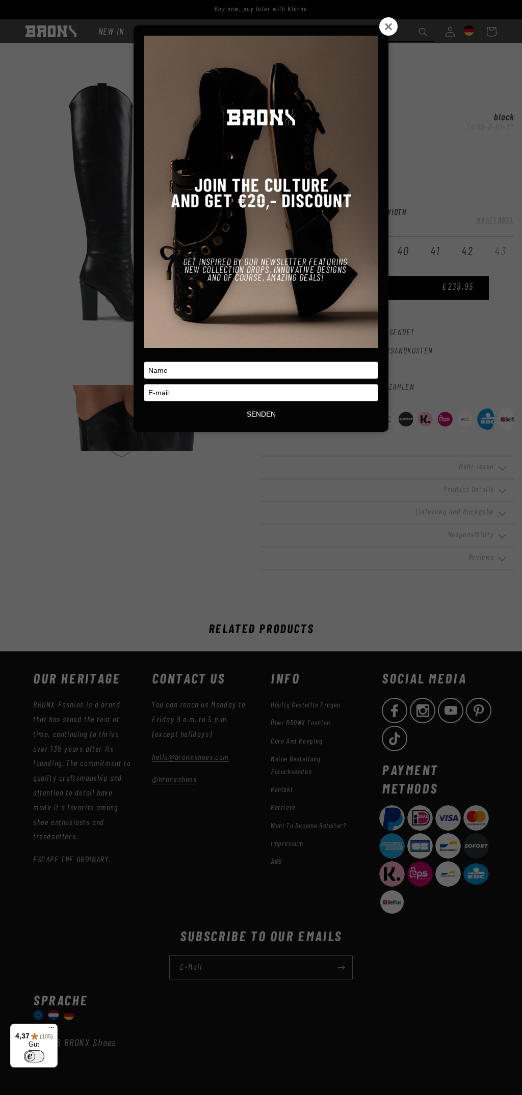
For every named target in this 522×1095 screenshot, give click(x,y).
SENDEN (261, 414)
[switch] (34, 1056)
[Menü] (51, 1030)
